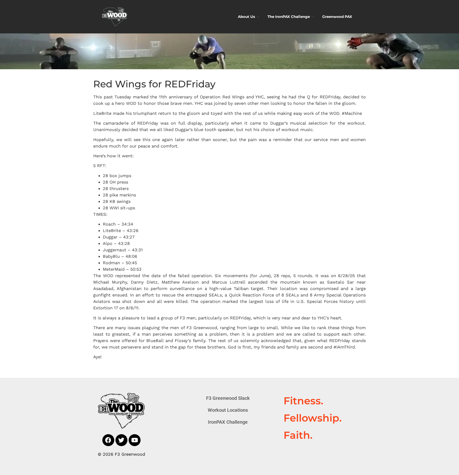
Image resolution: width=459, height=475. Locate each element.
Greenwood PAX (337, 16)
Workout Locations (228, 410)
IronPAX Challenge (228, 422)
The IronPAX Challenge (289, 16)
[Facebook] (108, 440)
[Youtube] (135, 440)
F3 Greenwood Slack (228, 398)
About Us (246, 16)
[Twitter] (121, 440)
